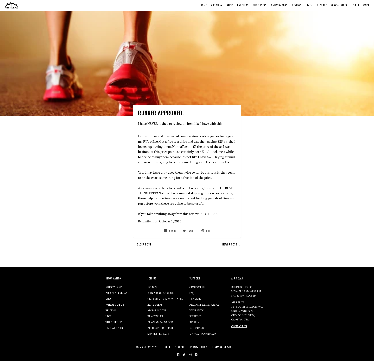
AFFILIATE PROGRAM (160, 328)
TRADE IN (195, 298)
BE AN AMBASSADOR (160, 322)
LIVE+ (108, 316)
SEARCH (179, 347)
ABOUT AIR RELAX (116, 293)
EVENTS (152, 287)
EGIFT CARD (196, 328)
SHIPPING (195, 316)
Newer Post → (231, 244)
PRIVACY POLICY (198, 347)
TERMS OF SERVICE (222, 347)
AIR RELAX (145, 347)
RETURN (194, 322)
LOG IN (166, 347)
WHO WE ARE (113, 287)
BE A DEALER (155, 316)
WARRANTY (196, 310)
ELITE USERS (155, 304)
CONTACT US (197, 287)
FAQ (191, 293)
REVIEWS (111, 310)
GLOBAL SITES (114, 328)
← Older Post (142, 244)
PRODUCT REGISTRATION (204, 304)
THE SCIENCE (113, 322)
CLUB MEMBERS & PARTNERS (165, 298)
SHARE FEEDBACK (158, 333)
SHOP (108, 298)
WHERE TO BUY (114, 304)
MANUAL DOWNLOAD (202, 333)
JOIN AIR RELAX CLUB (160, 293)
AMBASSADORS (156, 310)
